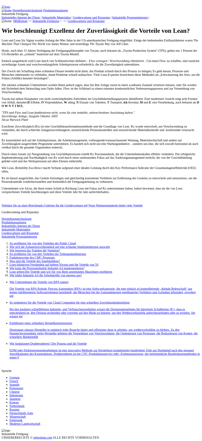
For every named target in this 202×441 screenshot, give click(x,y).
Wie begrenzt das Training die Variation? (34, 250)
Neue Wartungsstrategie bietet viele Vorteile (115, 205)
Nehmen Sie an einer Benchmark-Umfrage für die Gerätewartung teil (45, 205)
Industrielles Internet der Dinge (21, 17)
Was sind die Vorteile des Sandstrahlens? (34, 261)
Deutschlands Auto (21, 413)
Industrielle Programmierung (130, 17)
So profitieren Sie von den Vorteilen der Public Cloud (42, 243)
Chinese (14, 391)
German (14, 377)
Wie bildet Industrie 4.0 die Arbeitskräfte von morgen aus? (45, 275)
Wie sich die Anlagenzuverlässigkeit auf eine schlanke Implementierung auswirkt (59, 247)
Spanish (14, 384)
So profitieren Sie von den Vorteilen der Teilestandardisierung (47, 254)
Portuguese (16, 388)
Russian (14, 409)
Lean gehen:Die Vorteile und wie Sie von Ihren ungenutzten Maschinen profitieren (60, 271)
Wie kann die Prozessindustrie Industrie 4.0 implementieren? (46, 268)
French (13, 381)
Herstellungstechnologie (27, 10)
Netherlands (16, 406)
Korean (14, 402)
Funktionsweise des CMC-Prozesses (32, 257)
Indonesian (16, 395)
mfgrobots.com (42, 437)
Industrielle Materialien (56, 17)
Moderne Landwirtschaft (24, 423)
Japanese (15, 399)
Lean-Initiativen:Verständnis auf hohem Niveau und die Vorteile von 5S (53, 264)
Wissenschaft (17, 416)
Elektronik (15, 420)
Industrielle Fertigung (46, 21)
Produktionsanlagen (55, 10)
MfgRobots (20, 21)
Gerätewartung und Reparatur (91, 17)
